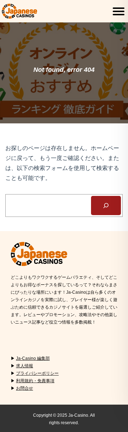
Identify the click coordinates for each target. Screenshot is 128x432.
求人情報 (24, 365)
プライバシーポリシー (37, 373)
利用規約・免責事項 (35, 380)
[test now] (106, 205)
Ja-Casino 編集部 (33, 358)
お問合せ (24, 388)
